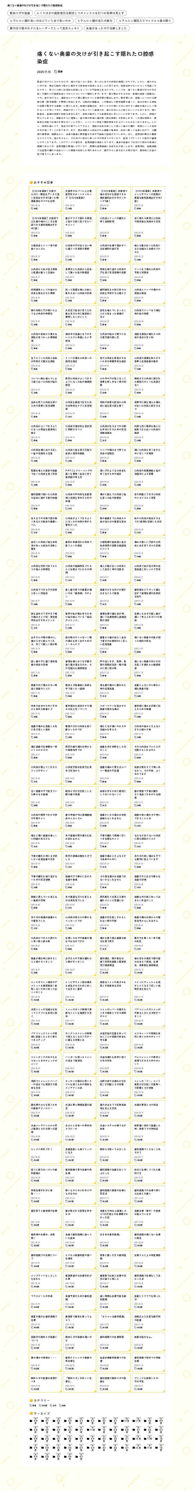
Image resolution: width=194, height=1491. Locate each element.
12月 (127, 1420)
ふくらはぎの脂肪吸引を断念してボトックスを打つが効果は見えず (80, 13)
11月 (138, 1420)
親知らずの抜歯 (20, 13)
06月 (58, 1420)
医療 (60, 71)
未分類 (44, 1405)
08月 (35, 1420)
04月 (81, 1420)
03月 (92, 1420)
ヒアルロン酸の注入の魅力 (95, 20)
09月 (161, 1420)
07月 (47, 1420)
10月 (150, 1420)
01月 (115, 1420)
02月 (104, 1420)
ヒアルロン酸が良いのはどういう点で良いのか (40, 20)
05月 (69, 1420)
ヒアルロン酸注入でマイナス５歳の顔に (145, 20)
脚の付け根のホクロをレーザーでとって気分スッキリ (45, 28)
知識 (63, 1405)
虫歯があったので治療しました (106, 28)
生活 (54, 1405)
